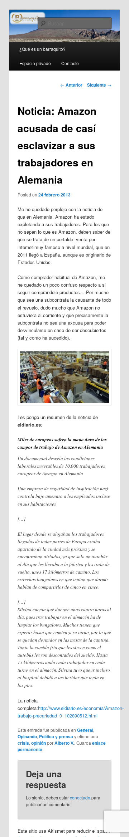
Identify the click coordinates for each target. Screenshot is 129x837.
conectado (80, 797)
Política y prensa (56, 736)
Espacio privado (35, 63)
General (85, 730)
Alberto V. (64, 743)
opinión (38, 743)
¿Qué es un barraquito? (42, 49)
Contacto (70, 63)
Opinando (27, 736)
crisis (23, 743)
